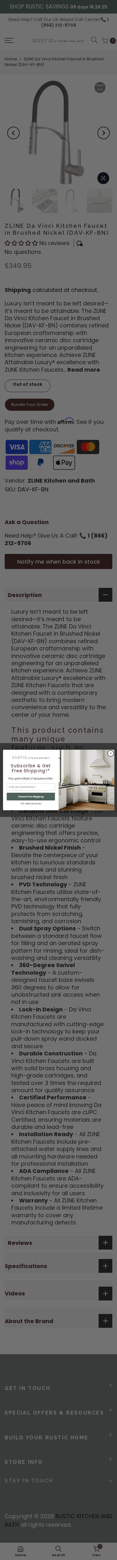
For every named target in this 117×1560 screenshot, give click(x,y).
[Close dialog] (110, 753)
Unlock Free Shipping (30, 796)
